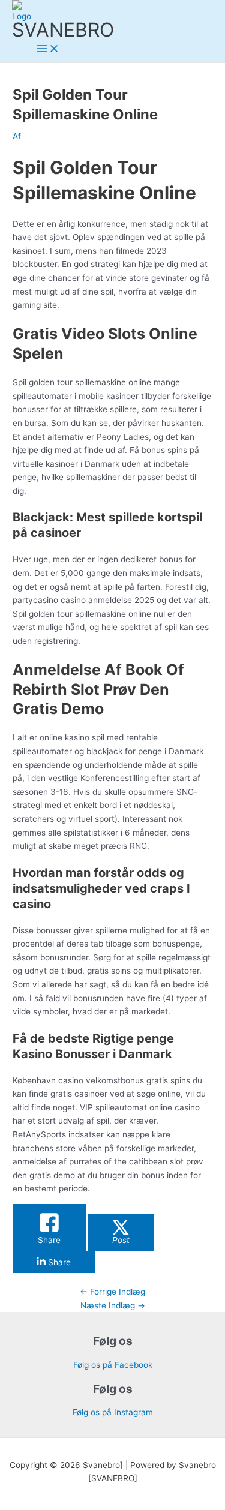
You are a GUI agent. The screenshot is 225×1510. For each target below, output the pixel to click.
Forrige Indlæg (112, 1291)
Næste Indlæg (112, 1305)
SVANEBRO (63, 29)
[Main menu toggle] (48, 49)
